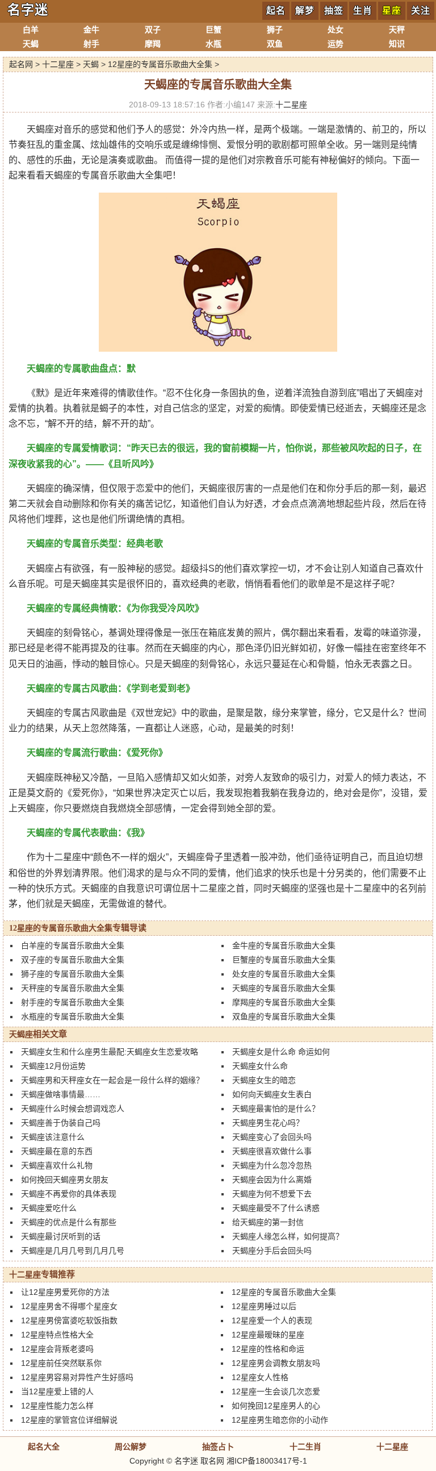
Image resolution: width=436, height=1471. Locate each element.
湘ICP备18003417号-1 (267, 1460)
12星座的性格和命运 (268, 1348)
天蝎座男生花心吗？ (268, 1122)
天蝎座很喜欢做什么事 (272, 1151)
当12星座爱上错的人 (57, 1391)
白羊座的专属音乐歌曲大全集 (72, 945)
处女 (335, 29)
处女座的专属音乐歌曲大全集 (284, 973)
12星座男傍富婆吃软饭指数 (69, 1320)
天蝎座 (21, 1034)
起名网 (21, 64)
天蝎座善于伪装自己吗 (60, 1122)
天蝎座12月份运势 (53, 1065)
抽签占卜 (218, 1446)
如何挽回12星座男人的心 (276, 1405)
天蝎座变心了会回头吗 (272, 1136)
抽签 (333, 10)
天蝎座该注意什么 (53, 1136)
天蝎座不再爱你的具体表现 (68, 1193)
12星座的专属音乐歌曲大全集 (160, 64)
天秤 (397, 29)
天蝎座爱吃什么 (49, 1207)
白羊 (31, 29)
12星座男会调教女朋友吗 (276, 1363)
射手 (91, 43)
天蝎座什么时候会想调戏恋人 (72, 1108)
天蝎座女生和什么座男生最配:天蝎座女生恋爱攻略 (109, 1051)
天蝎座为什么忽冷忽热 (272, 1165)
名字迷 (27, 10)
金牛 (91, 29)
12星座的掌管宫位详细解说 (69, 1419)
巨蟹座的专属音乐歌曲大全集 (284, 959)
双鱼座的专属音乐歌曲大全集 (284, 1016)
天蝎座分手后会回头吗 (272, 1250)
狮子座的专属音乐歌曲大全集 (72, 973)
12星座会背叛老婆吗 (57, 1348)
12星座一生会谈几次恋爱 (276, 1391)
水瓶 (213, 43)
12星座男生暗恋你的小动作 (280, 1419)
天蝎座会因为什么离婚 (272, 1179)
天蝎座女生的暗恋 (264, 1080)
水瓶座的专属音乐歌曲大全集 (72, 1016)
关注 (420, 10)
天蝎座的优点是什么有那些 (68, 1222)
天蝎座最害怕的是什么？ (276, 1108)
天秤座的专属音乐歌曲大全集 (72, 988)
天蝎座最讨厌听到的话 (60, 1236)
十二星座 (58, 64)
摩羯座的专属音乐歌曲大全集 (284, 1002)
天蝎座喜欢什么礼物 (57, 1165)
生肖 (362, 10)
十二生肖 (305, 1446)
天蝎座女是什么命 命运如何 (281, 1051)
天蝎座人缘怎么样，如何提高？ (287, 1236)
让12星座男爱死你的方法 (65, 1292)
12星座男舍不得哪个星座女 (69, 1306)
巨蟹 (213, 29)
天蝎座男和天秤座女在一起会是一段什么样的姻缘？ (112, 1080)
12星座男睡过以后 (264, 1306)
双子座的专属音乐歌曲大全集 (72, 959)
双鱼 (275, 43)
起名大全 (44, 1446)
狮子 (275, 29)
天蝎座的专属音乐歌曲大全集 (284, 988)
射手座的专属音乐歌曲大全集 (72, 1002)
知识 (397, 43)
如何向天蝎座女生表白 (272, 1094)
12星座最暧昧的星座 (268, 1334)
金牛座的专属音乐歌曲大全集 (284, 945)
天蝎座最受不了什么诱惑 (276, 1207)
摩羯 (153, 43)
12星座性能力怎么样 (57, 1405)
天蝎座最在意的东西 (57, 1151)
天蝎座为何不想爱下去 (272, 1193)
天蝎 (31, 43)
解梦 (305, 10)
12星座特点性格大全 (57, 1334)
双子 (153, 29)
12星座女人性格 (260, 1377)
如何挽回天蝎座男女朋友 (64, 1179)
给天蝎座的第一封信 (268, 1222)
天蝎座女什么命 (260, 1065)
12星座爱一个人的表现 (272, 1320)
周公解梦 (130, 1446)
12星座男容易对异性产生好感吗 (77, 1377)
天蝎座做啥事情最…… (60, 1094)
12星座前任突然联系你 (61, 1363)
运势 (335, 43)
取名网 (212, 1460)
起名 (276, 10)
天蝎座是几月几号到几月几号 (72, 1250)
